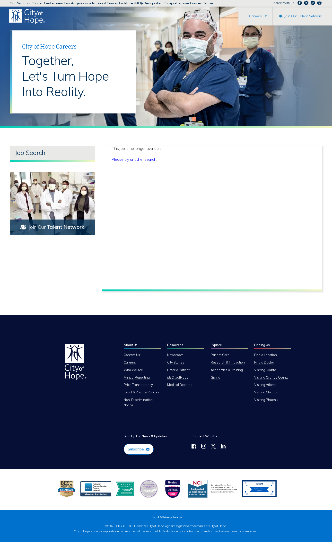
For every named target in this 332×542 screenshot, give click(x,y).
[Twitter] (213, 447)
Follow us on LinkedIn (313, 3)
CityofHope (177, 377)
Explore (216, 345)
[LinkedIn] (223, 447)
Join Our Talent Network (303, 16)
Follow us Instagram (319, 3)
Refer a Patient (178, 370)
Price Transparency (138, 385)
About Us (131, 345)
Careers (255, 16)
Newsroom (175, 355)
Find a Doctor (264, 362)
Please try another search (134, 159)
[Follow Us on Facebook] (194, 447)
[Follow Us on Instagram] (203, 447)
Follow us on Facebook (299, 3)
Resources (175, 345)
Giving (215, 377)
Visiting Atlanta (265, 385)
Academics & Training (227, 370)
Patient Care (220, 355)
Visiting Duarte (265, 370)
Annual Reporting (137, 377)
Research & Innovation (228, 362)
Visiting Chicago (266, 392)
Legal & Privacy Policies (141, 392)
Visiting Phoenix (266, 400)
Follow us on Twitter (306, 3)
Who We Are (133, 370)
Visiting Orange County (271, 377)
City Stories (175, 362)
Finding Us (262, 345)
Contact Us (132, 355)
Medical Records (179, 385)
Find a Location (265, 355)
